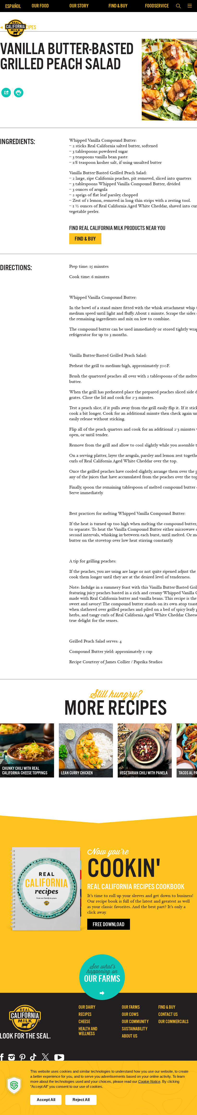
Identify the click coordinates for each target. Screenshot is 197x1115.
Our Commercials (173, 1021)
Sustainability (135, 1028)
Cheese (84, 1021)
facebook (2, 1057)
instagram (11, 1057)
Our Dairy (87, 1007)
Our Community (135, 1021)
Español (13, 6)
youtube (59, 1057)
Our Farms (131, 1007)
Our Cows (130, 1014)
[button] (189, 6)
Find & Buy (118, 5)
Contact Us (168, 1014)
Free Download (108, 924)
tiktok (33, 1057)
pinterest (22, 1057)
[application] (98, 1088)
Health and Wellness (88, 1031)
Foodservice (157, 5)
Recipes (85, 1014)
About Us (129, 1036)
